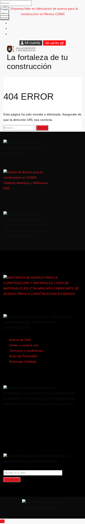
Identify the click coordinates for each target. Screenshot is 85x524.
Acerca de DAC (20, 340)
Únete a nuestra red (23, 345)
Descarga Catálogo (23, 361)
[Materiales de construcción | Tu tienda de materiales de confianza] (42, 49)
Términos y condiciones (26, 350)
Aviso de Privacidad (23, 356)
